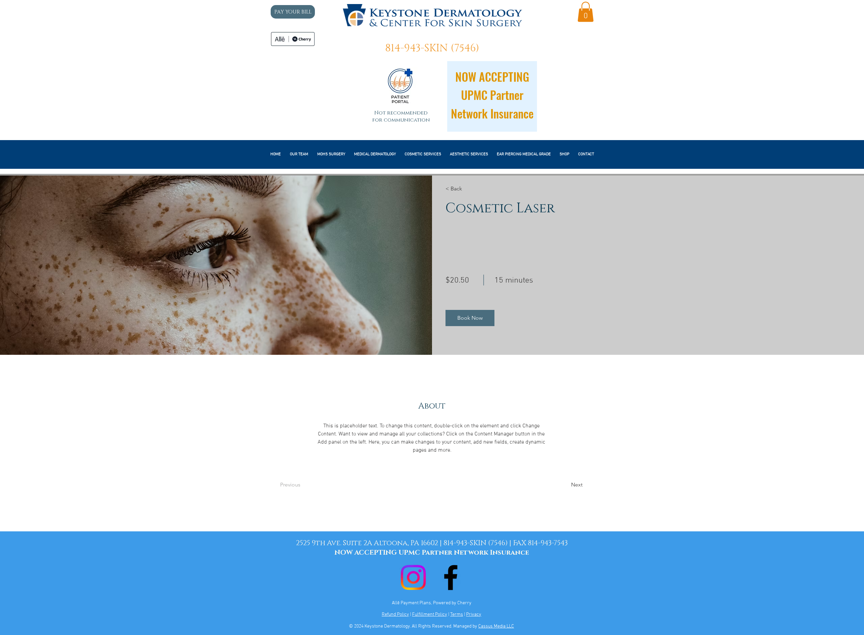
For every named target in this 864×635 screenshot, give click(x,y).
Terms (456, 614)
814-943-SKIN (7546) (432, 48)
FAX (520, 543)
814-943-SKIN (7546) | (478, 543)
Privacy (473, 614)
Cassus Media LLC (496, 626)
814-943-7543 (548, 543)
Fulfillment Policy (429, 614)
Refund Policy (395, 614)
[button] (585, 12)
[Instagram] (413, 577)
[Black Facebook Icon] (450, 577)
